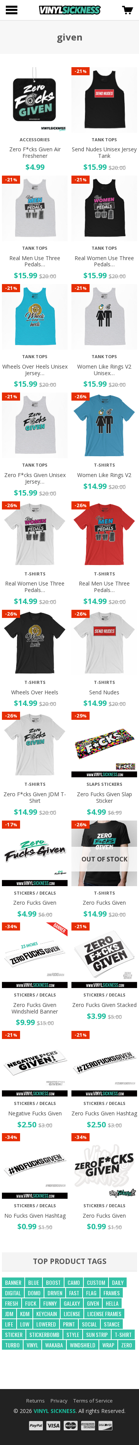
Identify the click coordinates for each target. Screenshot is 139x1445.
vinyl (32, 1345)
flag (91, 1293)
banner (13, 1282)
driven (54, 1293)
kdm (24, 1314)
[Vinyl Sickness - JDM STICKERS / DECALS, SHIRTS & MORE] (70, 10)
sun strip (97, 1334)
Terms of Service (93, 1400)
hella (112, 1303)
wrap (108, 1345)
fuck (30, 1303)
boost (53, 1282)
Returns (35, 1400)
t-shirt (123, 1334)
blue (33, 1282)
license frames (104, 1314)
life (9, 1324)
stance (112, 1324)
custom (96, 1282)
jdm (9, 1314)
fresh (11, 1303)
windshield (82, 1345)
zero (126, 1345)
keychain (46, 1314)
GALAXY (72, 1303)
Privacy (59, 1400)
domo (34, 1293)
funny (50, 1303)
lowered (46, 1324)
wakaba (54, 1345)
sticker (13, 1334)
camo (74, 1282)
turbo (12, 1345)
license (72, 1314)
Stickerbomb (44, 1334)
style (72, 1334)
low (24, 1324)
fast (74, 1293)
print (69, 1324)
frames (111, 1293)
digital (13, 1293)
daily (118, 1282)
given (93, 1303)
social (89, 1324)
